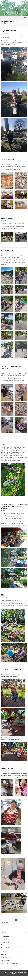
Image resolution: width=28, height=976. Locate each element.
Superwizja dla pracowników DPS (9, 963)
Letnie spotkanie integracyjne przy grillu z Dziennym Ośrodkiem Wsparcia (14, 506)
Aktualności (4, 954)
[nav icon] (25, 18)
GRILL (3, 595)
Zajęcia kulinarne (5, 939)
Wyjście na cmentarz (9, 31)
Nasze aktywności (5, 960)
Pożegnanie (4, 944)
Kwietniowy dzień (7, 768)
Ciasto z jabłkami (7, 159)
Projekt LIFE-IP (6, 442)
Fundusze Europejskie (6, 957)
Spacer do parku (7, 250)
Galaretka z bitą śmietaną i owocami (11, 367)
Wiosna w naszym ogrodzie (11, 669)
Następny (5, 922)
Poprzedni (5, 920)
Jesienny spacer (7, 218)
